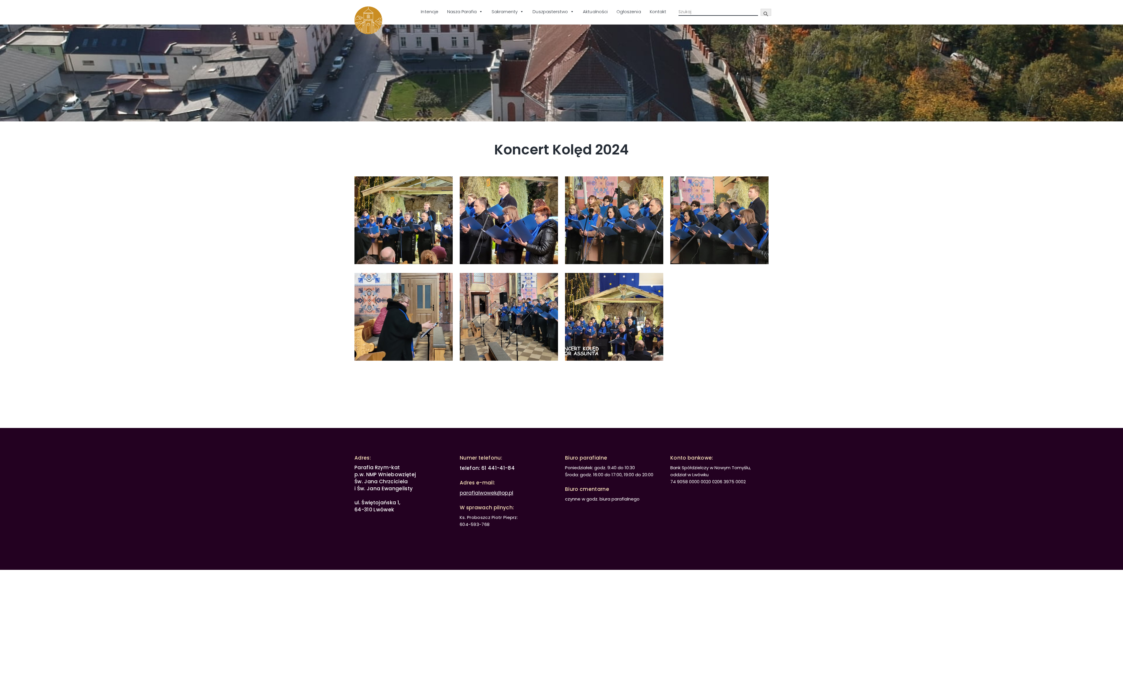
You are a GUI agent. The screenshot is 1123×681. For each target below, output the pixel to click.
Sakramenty (505, 11)
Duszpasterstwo (550, 11)
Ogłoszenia (628, 11)
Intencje (429, 11)
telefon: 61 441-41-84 (487, 468)
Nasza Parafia (462, 11)
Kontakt (658, 11)
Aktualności (595, 11)
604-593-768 (475, 524)
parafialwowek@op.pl (486, 492)
